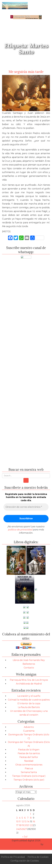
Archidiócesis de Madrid (29, 683)
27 (25, 829)
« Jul (24, 836)
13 (25, 821)
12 (23, 821)
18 (20, 825)
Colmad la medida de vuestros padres (29, 699)
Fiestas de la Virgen (28, 749)
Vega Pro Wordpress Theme (24, 844)
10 (17, 821)
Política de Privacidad (13, 857)
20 (25, 825)
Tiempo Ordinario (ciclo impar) (28, 776)
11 (20, 821)
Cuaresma (28, 730)
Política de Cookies (38, 857)
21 (28, 825)
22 (31, 825)
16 (34, 821)
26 (23, 829)
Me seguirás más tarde (26, 72)
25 (20, 829)
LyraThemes (26, 848)
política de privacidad (20, 529)
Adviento (29, 727)
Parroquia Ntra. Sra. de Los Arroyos (29, 680)
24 (17, 829)
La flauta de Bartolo (29, 707)
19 (23, 825)
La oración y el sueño (28, 696)
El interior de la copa (28, 703)
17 (17, 825)
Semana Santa (29, 772)
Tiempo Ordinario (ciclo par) (28, 779)
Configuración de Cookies (25, 860)
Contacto (29, 667)
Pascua (29, 768)
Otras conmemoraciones (28, 764)
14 (28, 821)
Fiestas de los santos (29, 753)
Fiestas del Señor (28, 757)
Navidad (28, 761)
